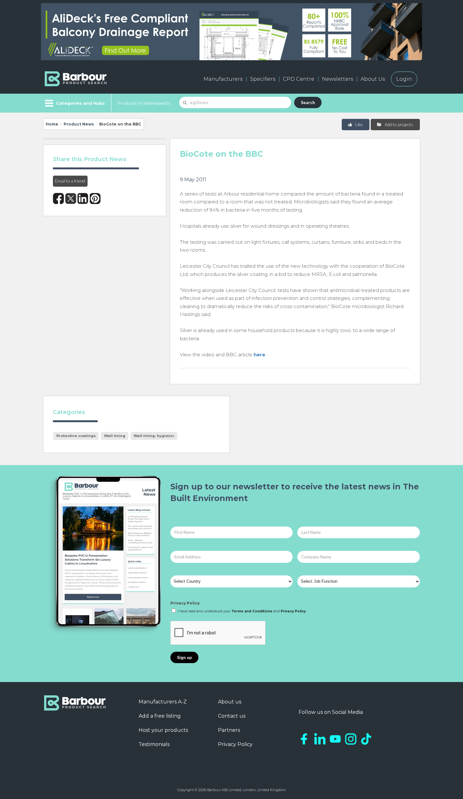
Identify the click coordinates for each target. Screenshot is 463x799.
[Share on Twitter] (70, 198)
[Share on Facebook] (58, 198)
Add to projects (398, 124)
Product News (79, 124)
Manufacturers (223, 79)
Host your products (163, 730)
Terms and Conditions (252, 611)
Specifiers (262, 79)
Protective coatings (76, 436)
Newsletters (337, 79)
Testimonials (154, 744)
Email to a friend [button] (70, 181)
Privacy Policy (185, 603)
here (259, 355)
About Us (373, 79)
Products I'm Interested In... (145, 103)
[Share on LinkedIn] (83, 198)
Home (52, 124)
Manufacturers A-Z (163, 702)
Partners (229, 730)
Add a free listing (160, 716)
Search (308, 102)
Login (404, 79)
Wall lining (114, 436)
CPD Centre (298, 79)
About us (229, 702)
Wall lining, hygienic (154, 436)
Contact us (231, 716)
